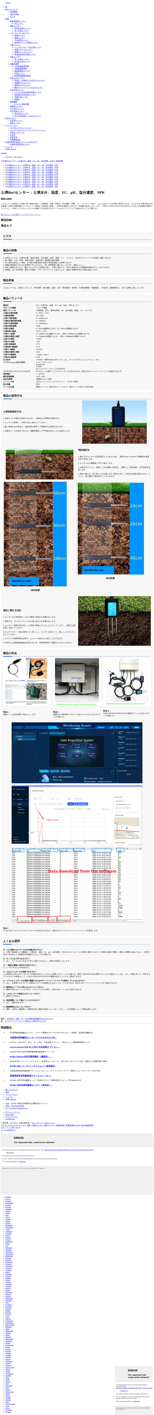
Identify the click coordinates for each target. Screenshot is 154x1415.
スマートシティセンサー (20, 33)
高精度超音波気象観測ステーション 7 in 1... (31, 1075)
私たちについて (11, 9)
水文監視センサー (17, 90)
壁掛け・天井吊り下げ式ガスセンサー (29, 80)
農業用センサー (16, 106)
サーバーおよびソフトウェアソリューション (28, 130)
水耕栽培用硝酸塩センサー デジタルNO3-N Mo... (33, 1037)
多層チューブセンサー (23, 52)
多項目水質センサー (22, 28)
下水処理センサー (21, 40)
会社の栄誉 (14, 14)
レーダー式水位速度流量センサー (27, 92)
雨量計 (17, 99)
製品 (7, 19)
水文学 (12, 135)
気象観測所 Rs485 (73, 1125)
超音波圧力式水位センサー (25, 95)
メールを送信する (8, 1130)
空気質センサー (16, 121)
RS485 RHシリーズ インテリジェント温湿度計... (33, 1066)
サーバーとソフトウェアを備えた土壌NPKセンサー (26, 1021)
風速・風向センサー (35, 1125)
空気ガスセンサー (17, 78)
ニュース (9, 147)
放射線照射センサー (22, 71)
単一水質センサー (21, 31)
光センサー (18, 24)
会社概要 (13, 12)
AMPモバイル (49, 1123)
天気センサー (19, 73)
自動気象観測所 (20, 69)
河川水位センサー (21, 114)
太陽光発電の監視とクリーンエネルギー (21, 142)
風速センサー (19, 35)
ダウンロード (35, 215)
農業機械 (13, 102)
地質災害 (13, 137)
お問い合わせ (10, 149)
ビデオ (12, 16)
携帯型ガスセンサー (22, 85)
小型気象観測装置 (21, 66)
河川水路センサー (17, 111)
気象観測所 (14, 64)
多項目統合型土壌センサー (25, 54)
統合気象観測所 (87, 1125)
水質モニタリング (17, 132)
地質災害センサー (21, 97)
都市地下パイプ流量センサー (26, 43)
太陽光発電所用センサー (20, 144)
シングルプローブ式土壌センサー (27, 47)
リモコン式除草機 (21, 104)
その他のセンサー (17, 109)
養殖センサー (15, 26)
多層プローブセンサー (23, 50)
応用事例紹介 (15, 140)
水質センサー (15, 57)
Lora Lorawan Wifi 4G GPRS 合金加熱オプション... (35, 1047)
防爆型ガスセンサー (22, 83)
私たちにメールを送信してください (15, 215)
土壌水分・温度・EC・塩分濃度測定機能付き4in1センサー (30, 1019)
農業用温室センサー (18, 21)
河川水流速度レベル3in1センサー (27, 116)
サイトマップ (36, 1123)
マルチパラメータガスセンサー (13, 1125)
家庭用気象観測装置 (22, 76)
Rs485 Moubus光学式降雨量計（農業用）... (30, 1056)
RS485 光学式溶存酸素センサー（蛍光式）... (31, 1085)
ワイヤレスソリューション (21, 128)
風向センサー (49, 1125)
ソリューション (11, 125)
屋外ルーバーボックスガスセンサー (28, 87)
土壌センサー (15, 45)
